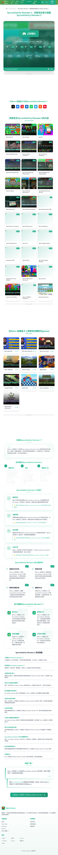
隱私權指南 (33, 824)
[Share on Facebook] (17, 106)
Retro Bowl (17, 2)
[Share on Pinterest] (45, 106)
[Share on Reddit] (40, 106)
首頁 (12, 2)
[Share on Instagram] (22, 106)
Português (4, 840)
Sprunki (29, 1)
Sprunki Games (12, 8)
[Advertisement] (29, 85)
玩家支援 (32, 822)
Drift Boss (4, 826)
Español (21, 838)
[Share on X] (13, 106)
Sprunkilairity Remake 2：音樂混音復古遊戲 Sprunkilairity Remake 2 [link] (33, 8)
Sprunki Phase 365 (17, 782)
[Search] (38, 2)
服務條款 (32, 826)
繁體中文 (22, 840)
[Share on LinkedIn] (26, 106)
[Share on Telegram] (35, 106)
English (3, 838)
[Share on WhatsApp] (31, 106)
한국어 (3, 843)
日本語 (12, 838)
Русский (13, 840)
